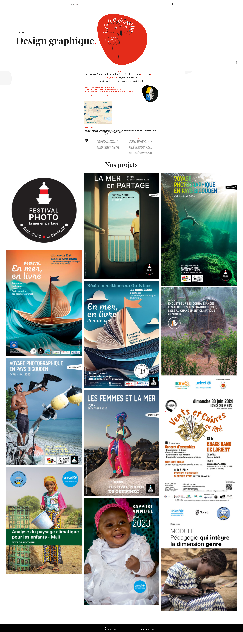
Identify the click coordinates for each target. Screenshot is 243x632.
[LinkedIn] (172, 4)
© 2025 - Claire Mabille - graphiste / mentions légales (91, 627)
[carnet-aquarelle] (150, 93)
